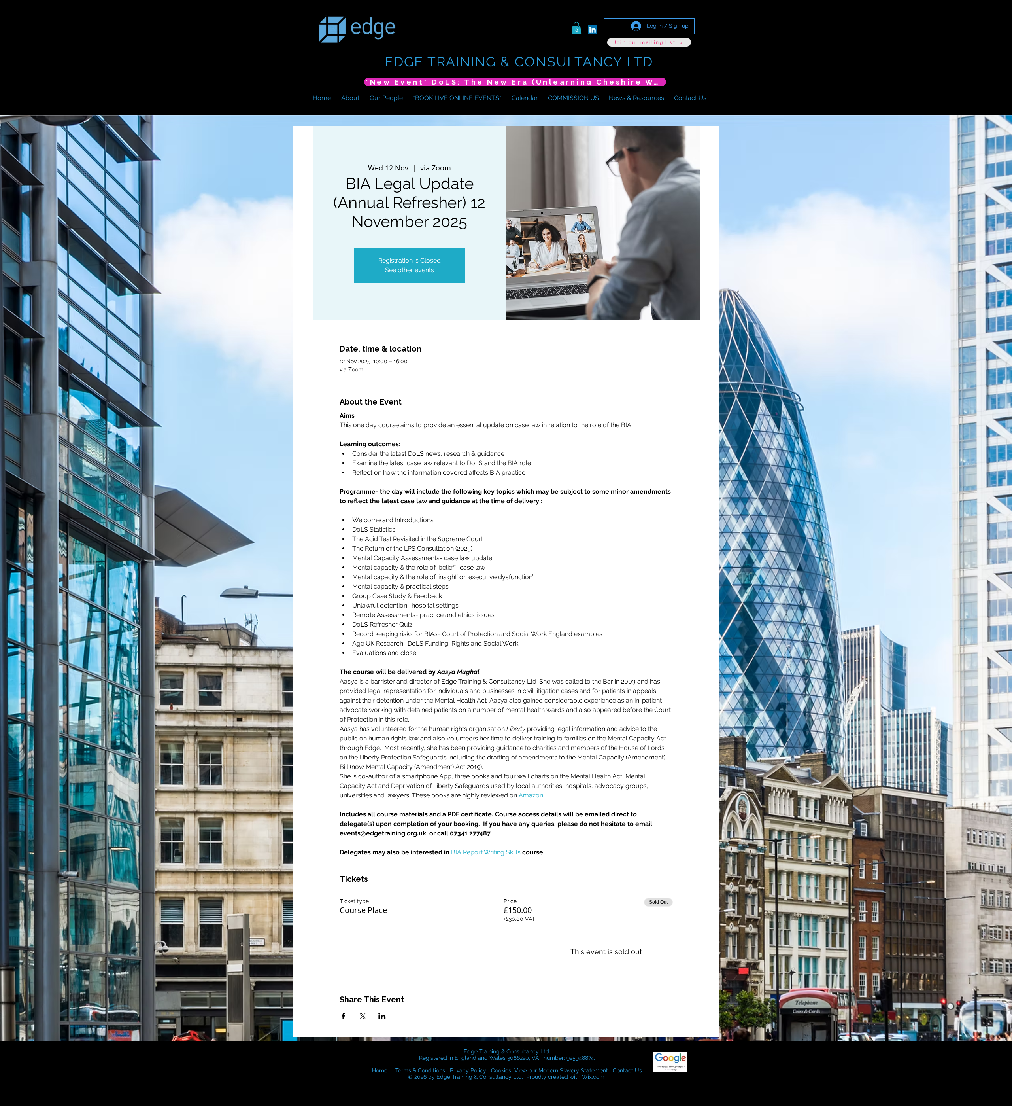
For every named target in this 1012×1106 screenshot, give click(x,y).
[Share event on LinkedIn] (382, 1016)
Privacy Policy (468, 1070)
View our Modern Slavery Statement (561, 1070)
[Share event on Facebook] (343, 1016)
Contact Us (627, 1070)
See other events (409, 270)
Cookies (501, 1070)
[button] (576, 28)
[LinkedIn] (592, 29)
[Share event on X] (362, 1016)
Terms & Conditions (420, 1070)
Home (379, 1070)
